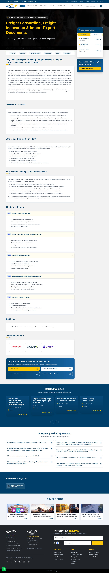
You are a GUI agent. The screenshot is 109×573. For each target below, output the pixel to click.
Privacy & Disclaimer (94, 552)
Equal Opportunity (75, 559)
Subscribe (97, 542)
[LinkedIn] (19, 561)
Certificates (67, 53)
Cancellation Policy (93, 557)
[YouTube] (15, 561)
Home (67, 1)
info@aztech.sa (33, 546)
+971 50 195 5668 (16, 545)
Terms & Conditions (93, 554)
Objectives (22, 53)
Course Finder (32, 6)
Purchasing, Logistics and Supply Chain (18, 48)
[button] (52, 422)
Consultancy (74, 561)
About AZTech (74, 552)
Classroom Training (58, 554)
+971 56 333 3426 (18, 548)
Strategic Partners (75, 557)
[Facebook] (7, 561)
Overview (13, 53)
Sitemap (73, 563)
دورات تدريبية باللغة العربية (92, 6)
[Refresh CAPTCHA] (57, 543)
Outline (57, 53)
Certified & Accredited (76, 554)
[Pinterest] (24, 561)
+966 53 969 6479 (33, 544)
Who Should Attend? (35, 53)
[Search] (101, 6)
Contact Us (100, 1)
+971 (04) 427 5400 (13, 1)
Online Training (57, 557)
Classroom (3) (83, 34)
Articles (93, 1)
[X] (11, 561)
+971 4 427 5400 (11, 541)
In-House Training (58, 559)
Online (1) (96, 34)
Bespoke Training (84, 1)
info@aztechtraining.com (30, 1)
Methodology (48, 53)
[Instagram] (28, 561)
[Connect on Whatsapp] (4, 569)
